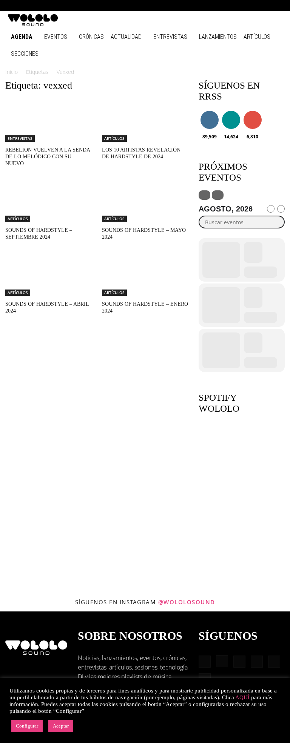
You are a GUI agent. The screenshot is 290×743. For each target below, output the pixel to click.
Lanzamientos (218, 36)
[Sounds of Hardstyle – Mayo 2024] (145, 201)
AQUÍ (242, 697)
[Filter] (204, 195)
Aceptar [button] (61, 726)
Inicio (11, 71)
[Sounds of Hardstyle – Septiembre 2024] (48, 201)
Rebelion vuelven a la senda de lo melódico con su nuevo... (47, 156)
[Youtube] (276, 5)
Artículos (257, 36)
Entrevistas (170, 36)
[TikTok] (264, 5)
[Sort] (218, 195)
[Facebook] (214, 5)
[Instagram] (227, 5)
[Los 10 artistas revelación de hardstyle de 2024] (145, 120)
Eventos (55, 36)
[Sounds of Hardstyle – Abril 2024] (48, 274)
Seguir (209, 112)
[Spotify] (252, 5)
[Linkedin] (239, 5)
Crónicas (91, 36)
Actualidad (126, 36)
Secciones (25, 53)
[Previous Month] (271, 209)
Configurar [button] (27, 726)
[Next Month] (281, 209)
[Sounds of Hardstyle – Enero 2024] (145, 274)
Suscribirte (254, 112)
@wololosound (186, 602)
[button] (203, 5)
